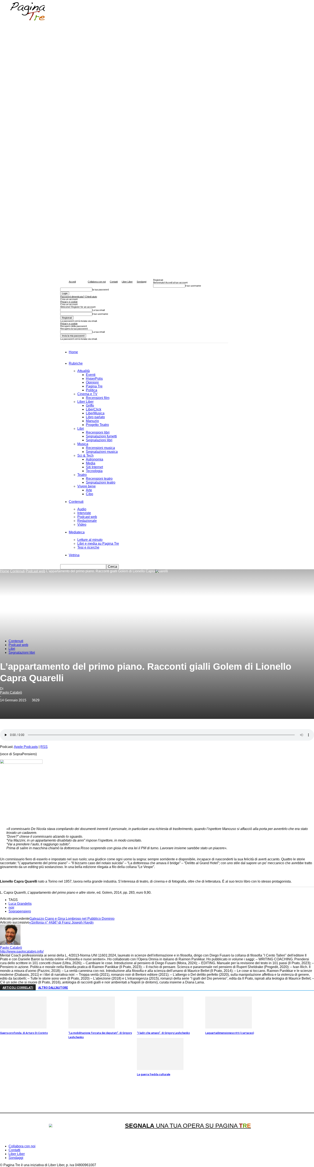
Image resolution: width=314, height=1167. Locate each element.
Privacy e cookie (69, 301)
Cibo (89, 494)
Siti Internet (94, 467)
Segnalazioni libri (99, 440)
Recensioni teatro (99, 478)
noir (11, 907)
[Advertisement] (78, 1100)
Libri (80, 428)
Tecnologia (94, 471)
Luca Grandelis (20, 903)
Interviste (84, 513)
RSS (44, 747)
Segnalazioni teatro (100, 482)
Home (73, 352)
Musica (82, 444)
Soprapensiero (20, 911)
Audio (81, 509)
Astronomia (94, 459)
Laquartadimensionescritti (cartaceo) (229, 1033)
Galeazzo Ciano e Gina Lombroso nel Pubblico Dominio (71, 918)
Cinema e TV (87, 394)
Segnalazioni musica (102, 451)
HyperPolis (94, 378)
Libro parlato (95, 417)
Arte (89, 490)
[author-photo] (10, 944)
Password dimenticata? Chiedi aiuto (78, 296)
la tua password (100, 289)
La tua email (98, 310)
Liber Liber (127, 281)
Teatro (82, 475)
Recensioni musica (100, 448)
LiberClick (93, 409)
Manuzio (92, 421)
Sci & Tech (85, 455)
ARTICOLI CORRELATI (18, 987)
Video (81, 524)
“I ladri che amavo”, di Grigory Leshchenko (163, 1033)
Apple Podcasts (26, 747)
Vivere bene (86, 486)
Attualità (83, 371)
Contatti (114, 281)
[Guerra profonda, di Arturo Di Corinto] (23, 1027)
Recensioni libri (98, 432)
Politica (91, 390)
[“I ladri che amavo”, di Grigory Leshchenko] (160, 1027)
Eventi (90, 375)
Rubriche (76, 363)
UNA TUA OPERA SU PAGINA (188, 1125)
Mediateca (77, 532)
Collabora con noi (97, 281)
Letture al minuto (90, 540)
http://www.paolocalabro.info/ (22, 951)
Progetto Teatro (97, 425)
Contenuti (76, 501)
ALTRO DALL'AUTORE (53, 987)
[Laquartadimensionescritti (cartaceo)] (228, 1027)
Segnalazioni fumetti (101, 436)
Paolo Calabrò (11, 692)
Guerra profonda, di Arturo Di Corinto (24, 1033)
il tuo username (193, 285)
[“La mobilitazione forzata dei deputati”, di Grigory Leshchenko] (91, 1027)
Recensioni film (97, 398)
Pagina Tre (94, 386)
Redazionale (87, 520)
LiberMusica (95, 413)
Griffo (90, 405)
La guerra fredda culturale (153, 1074)
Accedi (72, 281)
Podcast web (87, 517)
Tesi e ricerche (88, 547)
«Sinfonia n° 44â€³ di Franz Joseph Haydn (61, 922)
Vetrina (74, 555)
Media (90, 463)
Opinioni (92, 382)
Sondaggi (141, 281)
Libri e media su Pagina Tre (98, 543)
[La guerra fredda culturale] (160, 1069)
